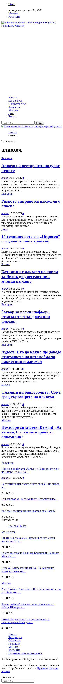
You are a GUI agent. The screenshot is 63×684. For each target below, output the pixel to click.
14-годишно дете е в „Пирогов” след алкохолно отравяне (30, 238)
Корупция (14, 106)
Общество (17, 103)
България (6, 158)
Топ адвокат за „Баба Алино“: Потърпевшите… (29, 498)
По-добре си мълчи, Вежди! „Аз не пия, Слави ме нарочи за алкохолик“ (31, 432)
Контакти (14, 16)
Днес (11, 113)
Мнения (13, 13)
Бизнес (5, 264)
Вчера (12, 116)
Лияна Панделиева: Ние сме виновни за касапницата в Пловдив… (25, 621)
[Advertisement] (31, 61)
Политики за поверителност (25, 653)
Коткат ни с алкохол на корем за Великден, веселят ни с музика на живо (29, 276)
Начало (12, 97)
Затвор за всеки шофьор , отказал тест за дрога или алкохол (25, 317)
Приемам (42, 668)
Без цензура (15, 100)
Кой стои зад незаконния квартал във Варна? (28, 510)
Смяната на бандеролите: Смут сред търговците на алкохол (31, 394)
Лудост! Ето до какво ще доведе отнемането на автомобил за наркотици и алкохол (31, 357)
